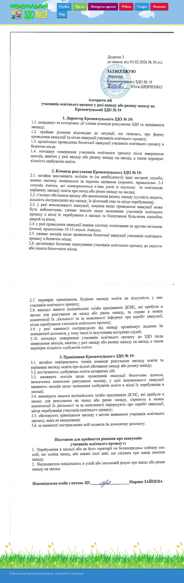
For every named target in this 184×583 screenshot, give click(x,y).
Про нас (80, 6)
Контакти (159, 6)
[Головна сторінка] (29, 11)
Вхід (62, 14)
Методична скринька (103, 6)
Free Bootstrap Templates (112, 572)
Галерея (142, 6)
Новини (126, 6)
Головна (64, 6)
